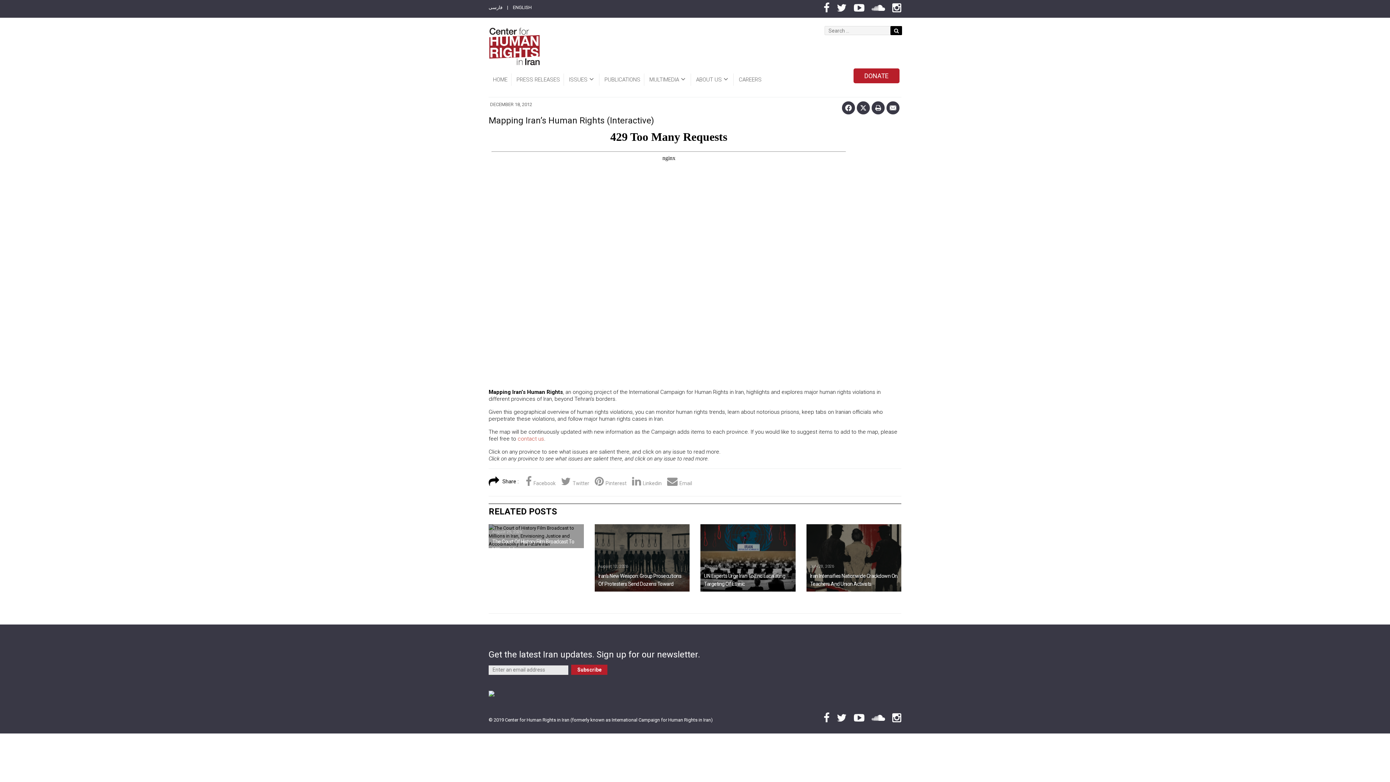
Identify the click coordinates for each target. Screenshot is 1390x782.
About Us (709, 79)
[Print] (878, 107)
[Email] (893, 107)
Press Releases (538, 79)
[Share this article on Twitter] (863, 107)
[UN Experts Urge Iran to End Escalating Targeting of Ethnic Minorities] (748, 558)
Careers (750, 79)
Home (500, 79)
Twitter (581, 483)
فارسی (495, 7)
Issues (578, 79)
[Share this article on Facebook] (848, 107)
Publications (622, 79)
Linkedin (652, 483)
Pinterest (616, 483)
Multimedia (664, 79)
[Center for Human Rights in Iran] (514, 47)
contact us (531, 439)
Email (685, 483)
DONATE (876, 76)
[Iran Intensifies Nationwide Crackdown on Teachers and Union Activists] (854, 558)
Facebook (545, 483)
